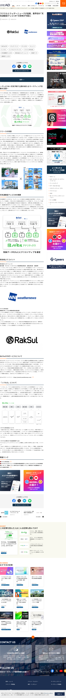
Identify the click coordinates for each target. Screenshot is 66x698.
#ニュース (32, 46)
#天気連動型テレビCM (6, 53)
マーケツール (41, 5)
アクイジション (53, 191)
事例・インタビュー (32, 5)
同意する (59, 694)
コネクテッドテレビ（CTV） (56, 188)
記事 (13, 5)
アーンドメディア (54, 183)
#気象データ (34, 53)
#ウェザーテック (14, 46)
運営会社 (57, 1)
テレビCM (17, 8)
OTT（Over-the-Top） (55, 185)
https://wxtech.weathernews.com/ (22, 377)
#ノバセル (3, 49)
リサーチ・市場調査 (10, 684)
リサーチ (18, 5)
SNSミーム (52, 176)
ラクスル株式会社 (5, 461)
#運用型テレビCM (5, 56)
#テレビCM (24, 46)
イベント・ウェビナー (33, 681)
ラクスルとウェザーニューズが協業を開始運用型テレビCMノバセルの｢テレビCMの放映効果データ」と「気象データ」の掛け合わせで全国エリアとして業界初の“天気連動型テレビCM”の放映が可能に (21, 465)
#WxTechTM (4, 46)
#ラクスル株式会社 (28, 49)
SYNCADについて (52, 1)
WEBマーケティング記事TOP (9, 8)
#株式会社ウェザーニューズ (21, 53)
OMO (51, 193)
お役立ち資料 (55, 5)
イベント (23, 5)
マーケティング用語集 (56, 684)
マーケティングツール (56, 681)
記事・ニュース (9, 681)
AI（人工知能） (53, 200)
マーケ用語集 (48, 5)
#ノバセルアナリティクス (15, 49)
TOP (1, 8)
